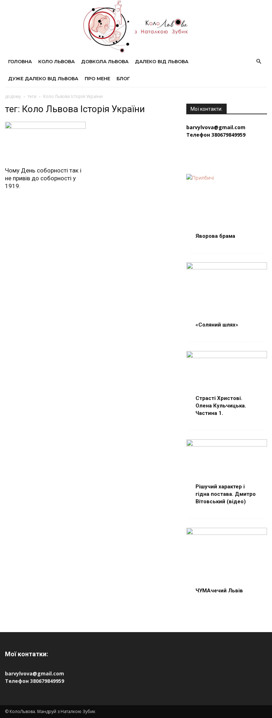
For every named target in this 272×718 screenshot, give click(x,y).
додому (13, 96)
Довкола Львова (105, 61)
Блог (123, 78)
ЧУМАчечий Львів (219, 590)
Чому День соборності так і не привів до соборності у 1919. (43, 178)
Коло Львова (56, 61)
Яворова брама (215, 236)
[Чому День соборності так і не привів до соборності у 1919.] (45, 142)
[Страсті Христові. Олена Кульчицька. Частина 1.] (226, 380)
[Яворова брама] (226, 203)
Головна (20, 61)
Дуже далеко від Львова (43, 78)
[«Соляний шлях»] (226, 291)
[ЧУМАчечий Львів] (226, 557)
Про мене (97, 78)
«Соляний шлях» (217, 325)
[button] (258, 61)
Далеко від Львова (161, 61)
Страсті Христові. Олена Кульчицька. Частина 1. (221, 405)
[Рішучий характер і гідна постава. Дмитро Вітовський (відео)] (226, 468)
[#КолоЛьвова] (136, 26)
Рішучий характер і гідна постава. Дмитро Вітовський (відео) (226, 494)
